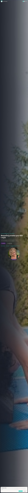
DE (24, 1)
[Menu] (26, 1)
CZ (23, 1)
